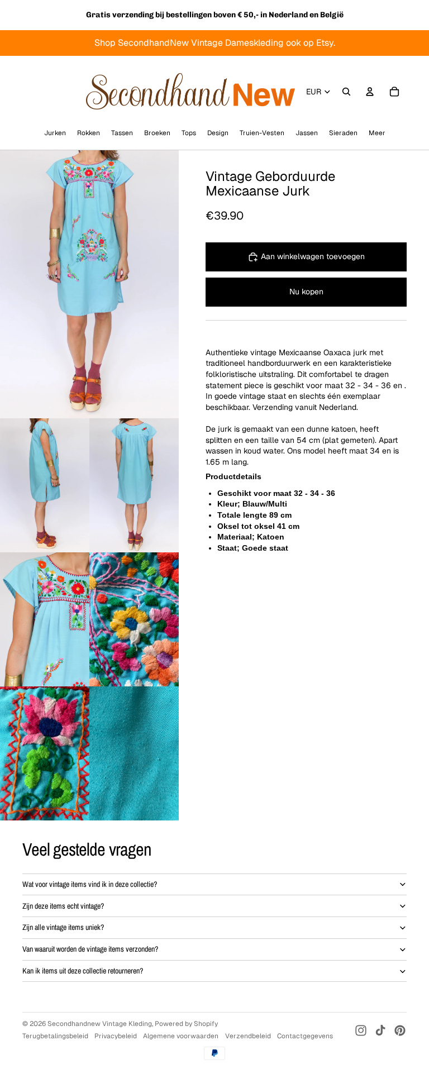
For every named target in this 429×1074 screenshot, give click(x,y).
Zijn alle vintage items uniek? (63, 927)
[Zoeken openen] (346, 91)
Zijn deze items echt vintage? (63, 906)
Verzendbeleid (248, 1036)
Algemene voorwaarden (180, 1036)
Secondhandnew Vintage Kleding (99, 1023)
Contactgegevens (305, 1036)
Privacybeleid (115, 1036)
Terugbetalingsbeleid (55, 1036)
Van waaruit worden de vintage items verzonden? (90, 949)
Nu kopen (306, 292)
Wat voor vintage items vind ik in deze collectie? (89, 884)
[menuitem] (377, 133)
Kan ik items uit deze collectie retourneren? (82, 971)
